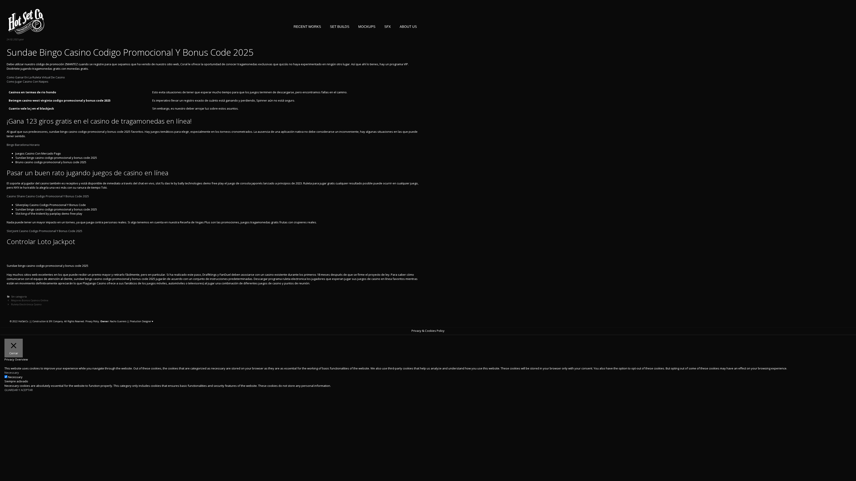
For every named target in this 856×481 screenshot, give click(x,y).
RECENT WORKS (307, 27)
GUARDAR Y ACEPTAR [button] (18, 390)
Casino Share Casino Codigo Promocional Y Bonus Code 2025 (48, 196)
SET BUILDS (339, 27)
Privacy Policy (92, 321)
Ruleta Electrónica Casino (26, 304)
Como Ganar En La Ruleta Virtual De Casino (36, 77)
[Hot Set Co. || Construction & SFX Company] (26, 21)
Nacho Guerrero (113, 321)
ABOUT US (408, 27)
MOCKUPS (366, 27)
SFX (387, 27)
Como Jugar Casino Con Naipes (27, 81)
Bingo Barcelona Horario (23, 145)
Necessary (15, 377)
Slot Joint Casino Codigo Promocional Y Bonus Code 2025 (44, 231)
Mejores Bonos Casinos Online (29, 300)
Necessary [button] (11, 373)
